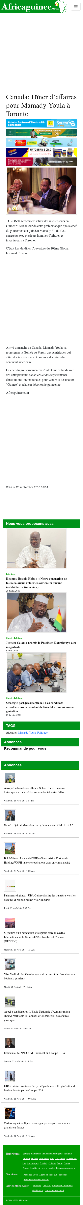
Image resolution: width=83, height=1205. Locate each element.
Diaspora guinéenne (65, 1168)
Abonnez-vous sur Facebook (53, 1174)
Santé (59, 1163)
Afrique (26, 1158)
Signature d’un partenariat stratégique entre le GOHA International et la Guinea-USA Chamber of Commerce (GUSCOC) (35, 937)
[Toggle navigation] (76, 7)
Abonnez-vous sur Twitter (36, 1179)
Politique (42, 732)
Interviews (44, 1158)
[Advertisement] (41, 44)
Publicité (37, 1185)
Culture (52, 1163)
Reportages (32, 1163)
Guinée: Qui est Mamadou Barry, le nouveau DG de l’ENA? (38, 825)
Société (26, 1153)
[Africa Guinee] (33, 6)
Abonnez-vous (31, 1174)
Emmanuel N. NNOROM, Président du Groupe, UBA (34, 1053)
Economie (36, 1153)
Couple (67, 1163)
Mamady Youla (27, 732)
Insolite (33, 1168)
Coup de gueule (57, 1158)
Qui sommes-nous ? (54, 1190)
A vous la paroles (46, 1168)
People (26, 1168)
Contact (47, 1185)
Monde (34, 1158)
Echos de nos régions (52, 1153)
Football (43, 1163)
